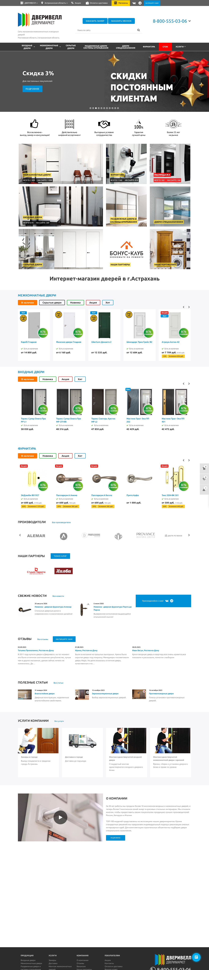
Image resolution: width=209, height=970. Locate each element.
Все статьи (58, 683)
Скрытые (71, 46)
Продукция (27, 955)
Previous (183, 307)
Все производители (61, 522)
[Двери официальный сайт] (163, 960)
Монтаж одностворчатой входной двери (125, 758)
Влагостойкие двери (44, 693)
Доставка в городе (74, 757)
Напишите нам (64, 639)
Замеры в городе (29, 757)
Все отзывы (42, 639)
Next (189, 307)
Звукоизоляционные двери (105, 693)
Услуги (180, 47)
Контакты (109, 963)
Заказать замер (95, 21)
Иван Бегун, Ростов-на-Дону (145, 650)
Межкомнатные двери (37, 295)
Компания (82, 955)
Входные (27, 46)
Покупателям (112, 955)
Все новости (58, 596)
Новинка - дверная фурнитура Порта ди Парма (113, 608)
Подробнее (32, 89)
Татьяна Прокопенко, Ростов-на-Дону (36, 650)
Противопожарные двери (161, 693)
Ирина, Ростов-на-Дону (86, 650)
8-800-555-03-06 (170, 21)
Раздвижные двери (95, 47)
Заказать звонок (121, 21)
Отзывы (80, 963)
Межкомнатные (49, 46)
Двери (125, 47)
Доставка (53, 963)
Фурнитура (149, 47)
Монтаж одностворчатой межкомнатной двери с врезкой (168, 758)
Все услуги (59, 721)
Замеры (52, 960)
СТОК (165, 47)
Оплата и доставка (113, 966)
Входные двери (31, 372)
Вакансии (81, 966)
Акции (108, 960)
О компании (82, 960)
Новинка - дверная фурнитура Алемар (53, 607)
